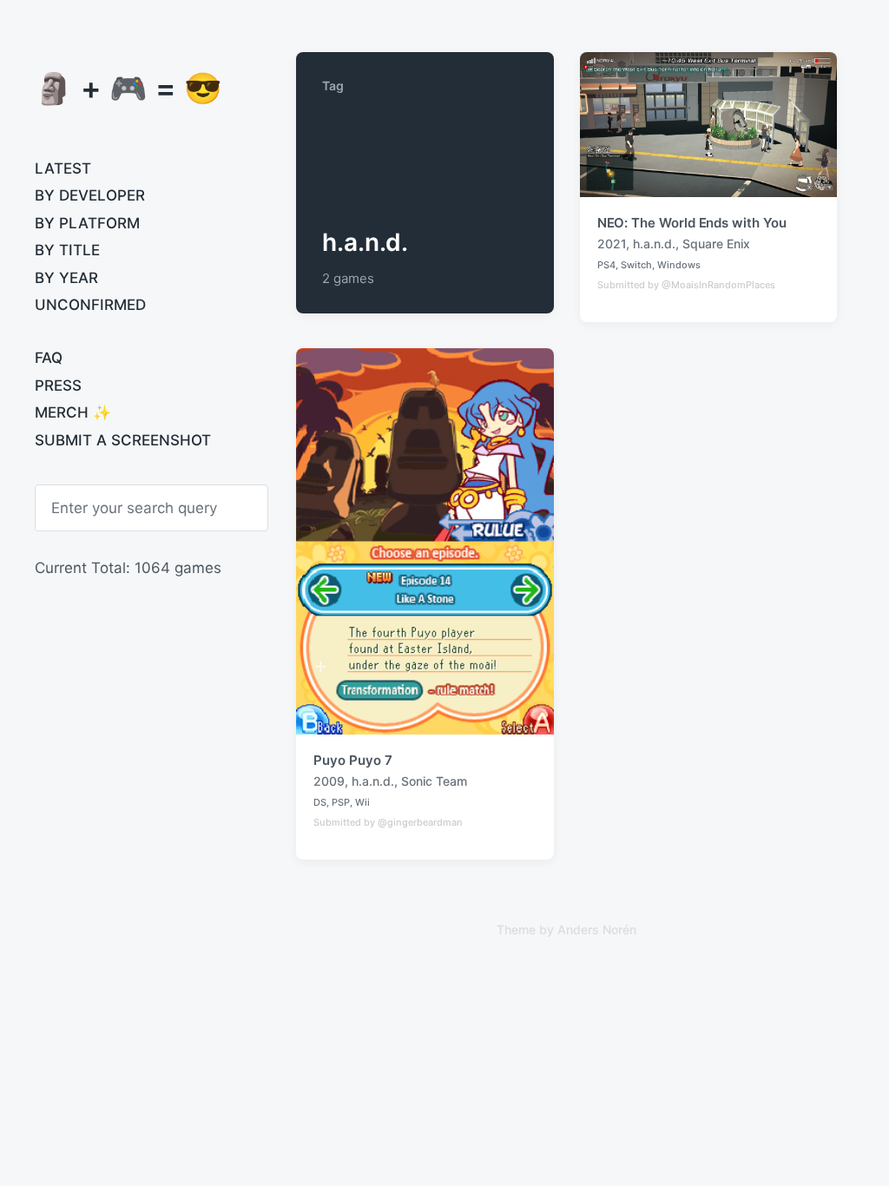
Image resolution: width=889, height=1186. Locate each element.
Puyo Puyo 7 (352, 760)
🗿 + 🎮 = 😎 (128, 87)
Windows (679, 265)
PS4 (606, 265)
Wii (362, 802)
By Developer (90, 195)
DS (319, 802)
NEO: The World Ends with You (692, 222)
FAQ (49, 357)
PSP (341, 802)
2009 (329, 781)
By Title (67, 250)
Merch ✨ (73, 412)
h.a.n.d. (654, 243)
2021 (611, 243)
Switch (636, 265)
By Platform (87, 223)
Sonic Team (434, 781)
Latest (63, 168)
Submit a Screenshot (123, 440)
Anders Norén (596, 929)
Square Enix (716, 243)
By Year (66, 278)
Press (58, 385)
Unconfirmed (90, 304)
